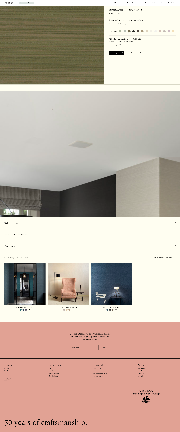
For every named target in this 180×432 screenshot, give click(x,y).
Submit (105, 347)
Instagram (141, 368)
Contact (171, 3)
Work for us (8, 371)
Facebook (141, 371)
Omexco (9, 3)
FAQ (50, 368)
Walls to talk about (158, 3)
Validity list (97, 368)
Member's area (54, 373)
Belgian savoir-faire (142, 3)
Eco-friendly (115, 13)
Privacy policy (98, 376)
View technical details (134, 53)
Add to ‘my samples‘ (116, 53)
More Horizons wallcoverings (163, 258)
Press (95, 371)
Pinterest (141, 373)
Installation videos (55, 371)
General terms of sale (100, 373)
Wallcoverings (118, 3)
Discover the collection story (117, 24)
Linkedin (141, 376)
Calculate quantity (115, 45)
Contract (130, 3)
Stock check (53, 376)
